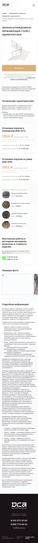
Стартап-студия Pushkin (29, 537)
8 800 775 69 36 (12, 259)
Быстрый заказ (19, 68)
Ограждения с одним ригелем (11, 16)
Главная (4, 13)
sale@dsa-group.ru (19, 527)
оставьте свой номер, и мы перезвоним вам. (22, 78)
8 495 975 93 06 (12, 257)
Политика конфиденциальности (8, 537)
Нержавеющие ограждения (17, 13)
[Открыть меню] (33, 5)
